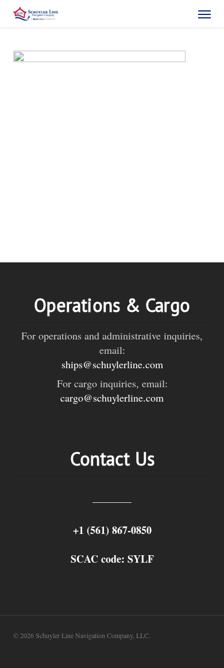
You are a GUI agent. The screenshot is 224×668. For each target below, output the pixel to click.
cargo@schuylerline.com (112, 397)
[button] (204, 14)
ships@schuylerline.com (112, 364)
